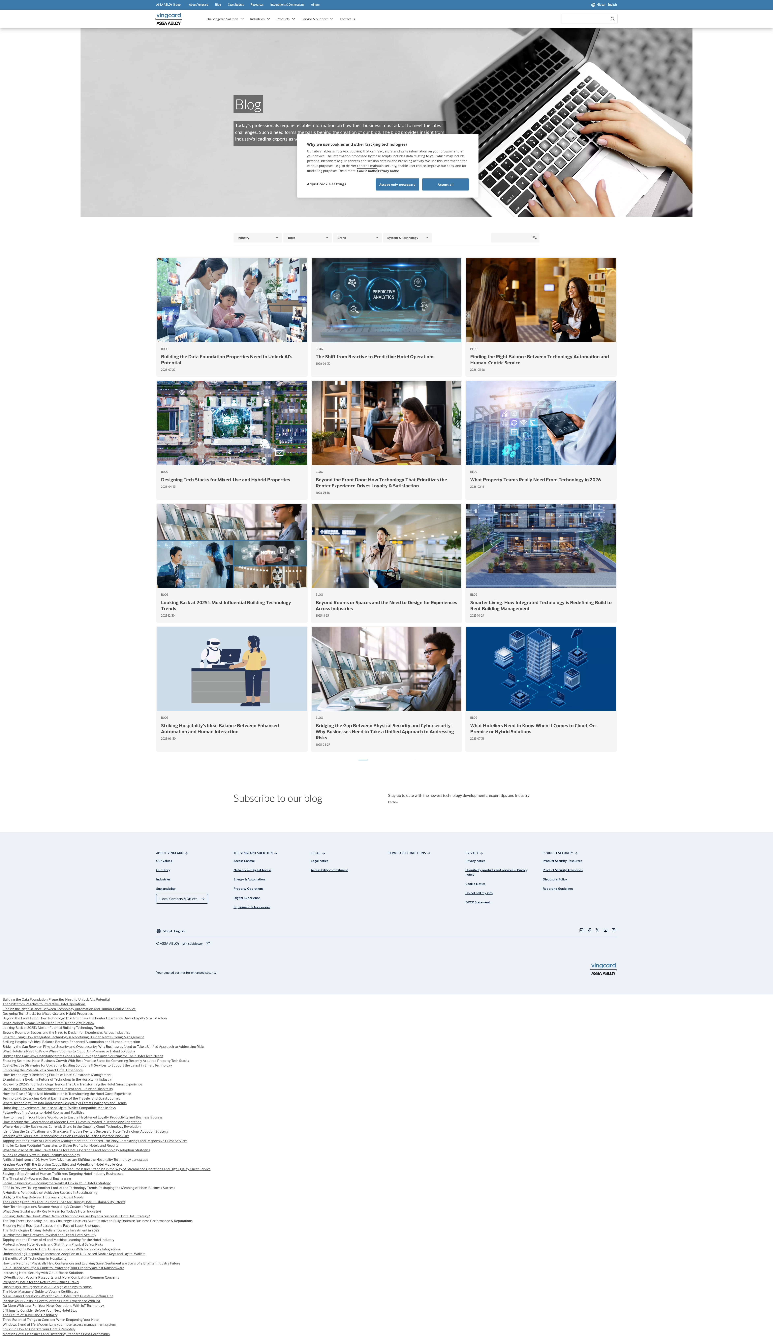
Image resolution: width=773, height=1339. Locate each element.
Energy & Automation (249, 879)
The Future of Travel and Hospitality (30, 1315)
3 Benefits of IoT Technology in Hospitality (34, 1258)
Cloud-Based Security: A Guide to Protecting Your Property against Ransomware (63, 1267)
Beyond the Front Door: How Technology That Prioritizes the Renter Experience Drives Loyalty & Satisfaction (85, 1018)
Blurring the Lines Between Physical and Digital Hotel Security (49, 1234)
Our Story (163, 870)
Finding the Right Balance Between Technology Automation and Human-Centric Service (69, 1009)
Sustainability (166, 888)
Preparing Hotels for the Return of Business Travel (41, 1282)
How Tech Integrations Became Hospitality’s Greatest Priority (49, 1206)
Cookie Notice (475, 883)
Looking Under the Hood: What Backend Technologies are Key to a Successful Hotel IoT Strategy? (76, 1216)
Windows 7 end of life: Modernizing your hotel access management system (59, 1324)
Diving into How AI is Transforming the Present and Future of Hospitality (58, 1088)
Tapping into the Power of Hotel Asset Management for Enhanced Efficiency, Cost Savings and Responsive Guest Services (95, 1140)
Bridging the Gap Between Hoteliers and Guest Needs (43, 1197)
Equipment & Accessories (252, 907)
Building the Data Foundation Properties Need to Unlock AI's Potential (56, 999)
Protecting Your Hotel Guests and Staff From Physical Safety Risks (53, 1244)
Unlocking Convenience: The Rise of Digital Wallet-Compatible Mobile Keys (59, 1107)
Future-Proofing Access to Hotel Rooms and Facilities (43, 1112)
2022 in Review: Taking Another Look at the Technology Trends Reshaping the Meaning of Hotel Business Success (89, 1187)
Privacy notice (475, 860)
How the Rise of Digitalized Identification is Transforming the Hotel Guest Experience (67, 1093)
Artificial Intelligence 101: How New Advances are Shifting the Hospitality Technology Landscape (75, 1159)
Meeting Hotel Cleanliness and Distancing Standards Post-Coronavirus (56, 1334)
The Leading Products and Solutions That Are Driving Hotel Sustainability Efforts (64, 1202)
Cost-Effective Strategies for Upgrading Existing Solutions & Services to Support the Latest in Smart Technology (87, 1065)
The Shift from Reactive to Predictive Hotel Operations (44, 1004)
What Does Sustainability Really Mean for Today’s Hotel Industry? (52, 1211)
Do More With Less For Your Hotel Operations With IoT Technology (53, 1305)
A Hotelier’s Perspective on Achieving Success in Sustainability (50, 1192)
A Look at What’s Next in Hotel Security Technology (41, 1155)
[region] (387, 166)
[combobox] (589, 19)
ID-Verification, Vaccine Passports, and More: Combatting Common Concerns (61, 1277)
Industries (257, 19)
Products (283, 19)
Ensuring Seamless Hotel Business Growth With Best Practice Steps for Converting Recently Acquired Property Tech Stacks (96, 1060)
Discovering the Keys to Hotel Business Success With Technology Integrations (61, 1249)
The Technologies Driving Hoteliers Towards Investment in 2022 (51, 1230)
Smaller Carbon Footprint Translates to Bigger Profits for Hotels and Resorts (60, 1145)
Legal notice (319, 860)
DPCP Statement (477, 902)
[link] (198, 5)
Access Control (244, 860)
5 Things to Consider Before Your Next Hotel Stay (40, 1310)
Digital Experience (247, 898)
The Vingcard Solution (222, 19)
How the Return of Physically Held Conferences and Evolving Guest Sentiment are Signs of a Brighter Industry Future (91, 1263)
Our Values (164, 860)
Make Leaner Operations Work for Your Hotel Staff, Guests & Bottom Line (58, 1296)
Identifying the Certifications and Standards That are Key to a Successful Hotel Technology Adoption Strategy (85, 1131)
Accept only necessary (397, 184)
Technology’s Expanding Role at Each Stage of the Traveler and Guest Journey (61, 1098)
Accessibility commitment (329, 870)
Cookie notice (367, 171)
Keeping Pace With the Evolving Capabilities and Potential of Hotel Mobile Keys (63, 1164)
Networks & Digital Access (252, 870)
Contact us (347, 19)
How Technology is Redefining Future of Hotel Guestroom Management (57, 1074)
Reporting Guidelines (558, 888)
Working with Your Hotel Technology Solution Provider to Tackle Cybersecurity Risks (66, 1136)
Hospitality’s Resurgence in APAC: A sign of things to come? (47, 1286)
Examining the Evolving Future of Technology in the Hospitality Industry (57, 1079)
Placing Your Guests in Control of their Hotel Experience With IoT (51, 1301)
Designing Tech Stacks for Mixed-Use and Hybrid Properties (48, 1013)
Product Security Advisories (563, 870)
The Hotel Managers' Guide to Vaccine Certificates (40, 1291)
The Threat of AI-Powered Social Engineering (37, 1178)
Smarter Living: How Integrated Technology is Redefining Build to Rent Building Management (73, 1037)
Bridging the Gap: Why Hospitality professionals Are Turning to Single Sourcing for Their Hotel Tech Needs (83, 1056)
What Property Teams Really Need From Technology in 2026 (48, 1023)
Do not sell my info (479, 893)
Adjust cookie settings (326, 184)
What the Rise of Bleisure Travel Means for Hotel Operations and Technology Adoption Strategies (76, 1150)
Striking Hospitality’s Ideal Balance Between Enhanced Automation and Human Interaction (71, 1041)
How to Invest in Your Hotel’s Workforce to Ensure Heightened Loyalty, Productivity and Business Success (83, 1117)
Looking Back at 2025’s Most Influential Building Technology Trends (54, 1027)
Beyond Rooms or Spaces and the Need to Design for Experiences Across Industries (66, 1032)
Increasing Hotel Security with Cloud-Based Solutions (43, 1272)
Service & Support (315, 19)
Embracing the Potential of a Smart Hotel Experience (43, 1070)
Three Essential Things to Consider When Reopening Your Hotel (51, 1319)
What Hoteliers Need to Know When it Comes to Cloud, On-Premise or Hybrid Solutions (69, 1051)
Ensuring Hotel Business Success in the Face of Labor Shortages (51, 1225)
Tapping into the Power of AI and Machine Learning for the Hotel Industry (58, 1239)
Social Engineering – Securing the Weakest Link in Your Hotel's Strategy (57, 1183)
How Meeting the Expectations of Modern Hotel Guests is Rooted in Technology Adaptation (72, 1121)
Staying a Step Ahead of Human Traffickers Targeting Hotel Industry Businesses (63, 1173)
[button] (242, 19)
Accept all (446, 184)
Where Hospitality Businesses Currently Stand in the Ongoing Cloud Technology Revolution (72, 1126)
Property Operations (248, 888)
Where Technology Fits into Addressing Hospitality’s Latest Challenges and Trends (65, 1103)
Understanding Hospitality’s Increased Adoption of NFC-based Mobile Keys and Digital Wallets (74, 1253)
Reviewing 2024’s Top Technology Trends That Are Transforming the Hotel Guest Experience (72, 1084)
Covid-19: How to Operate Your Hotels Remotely (39, 1329)
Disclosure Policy (555, 879)
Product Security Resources (562, 860)
